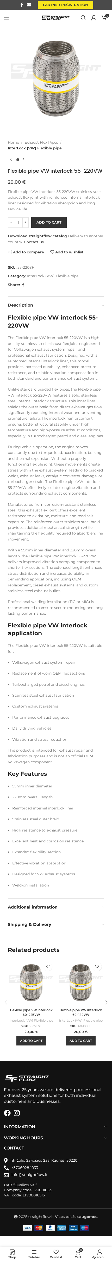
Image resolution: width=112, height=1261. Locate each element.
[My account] (94, 17)
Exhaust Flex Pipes (41, 142)
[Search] (83, 17)
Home (13, 142)
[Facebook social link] (22, 5)
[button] (31, 1040)
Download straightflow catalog (37, 236)
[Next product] (23, 159)
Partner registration (65, 5)
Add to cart (48, 222)
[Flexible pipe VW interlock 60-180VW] (80, 982)
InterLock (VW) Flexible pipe (35, 148)
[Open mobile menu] (6, 17)
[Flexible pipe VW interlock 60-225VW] (31, 982)
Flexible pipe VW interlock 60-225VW (31, 1012)
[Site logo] (56, 17)
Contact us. (34, 242)
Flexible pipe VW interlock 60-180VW (81, 1012)
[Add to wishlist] (47, 966)
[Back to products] (17, 159)
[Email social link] (29, 5)
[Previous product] (11, 159)
